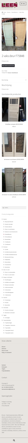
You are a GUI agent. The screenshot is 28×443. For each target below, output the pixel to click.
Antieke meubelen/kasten (11, 254)
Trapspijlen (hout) (9, 330)
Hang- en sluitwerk (7, 277)
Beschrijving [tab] (5, 80)
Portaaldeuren (8, 237)
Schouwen (5, 307)
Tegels (4, 315)
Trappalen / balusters (10, 325)
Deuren (8, 12)
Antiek (6, 249)
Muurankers (8, 262)
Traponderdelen (7, 320)
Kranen (6, 302)
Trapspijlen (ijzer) (9, 333)
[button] (24, 20)
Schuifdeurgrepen (9, 292)
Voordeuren (7, 244)
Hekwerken (7, 259)
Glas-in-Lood (6, 269)
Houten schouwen (9, 310)
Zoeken (14, 440)
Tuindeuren (7, 242)
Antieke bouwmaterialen (11, 252)
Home (4, 12)
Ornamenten (8, 264)
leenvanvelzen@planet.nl (8, 389)
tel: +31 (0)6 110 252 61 (7, 387)
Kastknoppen (8, 279)
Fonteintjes (7, 300)
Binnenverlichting (9, 257)
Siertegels (7, 317)
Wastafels (7, 305)
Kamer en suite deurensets (11, 231)
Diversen (5, 247)
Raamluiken (8, 239)
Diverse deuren (8, 226)
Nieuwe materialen (9, 285)
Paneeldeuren (14, 12)
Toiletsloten (8, 295)
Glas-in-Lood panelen (10, 272)
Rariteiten (7, 267)
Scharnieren (8, 290)
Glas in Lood (5, 350)
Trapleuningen (8, 322)
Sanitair (5, 297)
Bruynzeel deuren (9, 221)
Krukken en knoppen (9, 282)
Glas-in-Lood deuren (10, 229)
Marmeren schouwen (10, 312)
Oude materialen (9, 287)
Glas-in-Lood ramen (9, 274)
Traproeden (7, 328)
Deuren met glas (9, 224)
